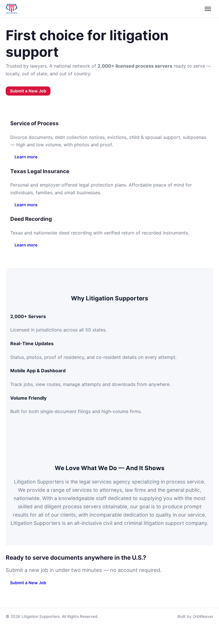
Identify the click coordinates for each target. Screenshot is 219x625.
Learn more (26, 156)
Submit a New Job (28, 90)
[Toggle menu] (207, 9)
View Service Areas (78, 90)
